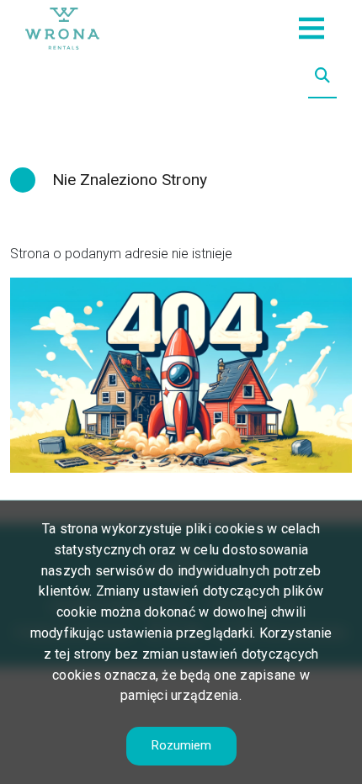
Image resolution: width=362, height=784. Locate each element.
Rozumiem (181, 745)
